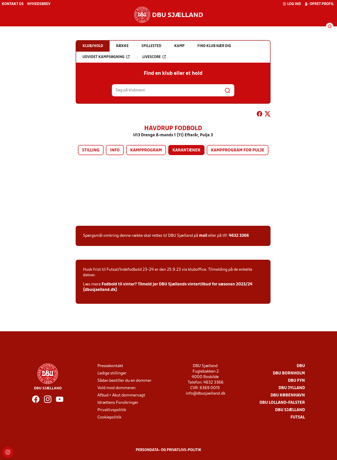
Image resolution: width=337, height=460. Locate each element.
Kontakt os (13, 4)
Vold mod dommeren (116, 388)
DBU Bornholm (289, 373)
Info (115, 150)
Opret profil (322, 4)
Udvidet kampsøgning (103, 57)
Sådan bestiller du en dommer (124, 381)
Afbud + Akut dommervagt (121, 395)
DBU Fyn (296, 381)
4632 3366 (239, 236)
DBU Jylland (292, 388)
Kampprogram (146, 150)
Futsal (297, 417)
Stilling (90, 150)
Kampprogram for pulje (237, 150)
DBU (301, 366)
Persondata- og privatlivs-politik (168, 450)
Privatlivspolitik (111, 410)
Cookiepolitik (109, 417)
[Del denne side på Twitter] (268, 114)
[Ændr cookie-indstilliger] (7, 452)
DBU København (288, 395)
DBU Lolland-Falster (282, 403)
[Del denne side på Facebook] (259, 114)
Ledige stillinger (112, 373)
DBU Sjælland (290, 410)
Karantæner (186, 150)
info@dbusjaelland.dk (205, 394)
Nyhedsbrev (38, 4)
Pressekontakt (110, 366)
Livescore (151, 57)
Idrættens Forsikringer (117, 403)
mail (203, 236)
